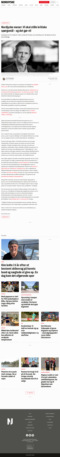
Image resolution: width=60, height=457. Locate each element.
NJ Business (30, 416)
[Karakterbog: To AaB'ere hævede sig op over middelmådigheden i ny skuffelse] (30, 316)
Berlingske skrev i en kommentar (19, 199)
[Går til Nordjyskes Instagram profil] (30, 435)
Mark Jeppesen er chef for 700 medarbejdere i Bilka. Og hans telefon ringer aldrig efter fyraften (10, 301)
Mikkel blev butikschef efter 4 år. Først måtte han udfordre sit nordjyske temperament (10, 335)
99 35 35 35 (31, 441)
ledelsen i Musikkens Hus (18, 168)
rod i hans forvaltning (12, 172)
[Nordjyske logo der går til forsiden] (7, 2)
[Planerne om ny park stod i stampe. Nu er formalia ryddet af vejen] (10, 362)
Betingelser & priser (30, 427)
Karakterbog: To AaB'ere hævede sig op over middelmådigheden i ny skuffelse (30, 330)
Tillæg (50, 427)
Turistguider (50, 425)
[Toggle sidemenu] (57, 2)
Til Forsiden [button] (30, 392)
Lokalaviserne (50, 422)
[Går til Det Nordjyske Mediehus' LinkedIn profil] (33, 435)
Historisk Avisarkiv (50, 416)
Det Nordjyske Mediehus (32, 439)
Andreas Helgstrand (24, 162)
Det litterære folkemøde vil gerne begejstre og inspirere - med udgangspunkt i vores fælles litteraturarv (49, 332)
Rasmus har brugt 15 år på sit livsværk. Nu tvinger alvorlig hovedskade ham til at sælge (29, 376)
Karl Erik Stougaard (10, 78)
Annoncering (30, 425)
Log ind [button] (53, 2)
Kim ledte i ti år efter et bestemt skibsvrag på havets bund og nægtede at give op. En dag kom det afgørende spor (19, 270)
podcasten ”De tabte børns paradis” (25, 92)
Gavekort (30, 422)
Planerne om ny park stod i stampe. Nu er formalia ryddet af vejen (9, 375)
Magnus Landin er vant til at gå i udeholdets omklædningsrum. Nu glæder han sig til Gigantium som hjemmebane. (49, 381)
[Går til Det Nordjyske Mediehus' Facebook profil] (27, 435)
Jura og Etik (30, 430)
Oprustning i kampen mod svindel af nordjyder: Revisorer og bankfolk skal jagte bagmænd (29, 302)
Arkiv (50, 419)
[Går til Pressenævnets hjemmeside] (30, 447)
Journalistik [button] (5, 22)
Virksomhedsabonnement (30, 419)
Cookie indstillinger (30, 455)
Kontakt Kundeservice (50, 413)
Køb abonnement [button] (44, 2)
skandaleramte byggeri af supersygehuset (12, 176)
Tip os (30, 413)
